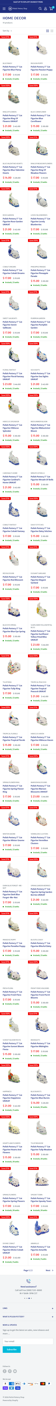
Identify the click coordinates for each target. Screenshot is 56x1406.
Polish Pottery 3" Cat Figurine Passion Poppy (41, 68)
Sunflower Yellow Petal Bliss (41, 626)
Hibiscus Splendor (11, 422)
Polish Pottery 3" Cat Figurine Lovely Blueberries (40, 221)
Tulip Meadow (37, 1143)
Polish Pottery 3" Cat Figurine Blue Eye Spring (14, 630)
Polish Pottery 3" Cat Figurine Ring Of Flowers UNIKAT (12, 118)
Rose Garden (8, 215)
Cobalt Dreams (9, 267)
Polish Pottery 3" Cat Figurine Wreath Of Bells (42, 478)
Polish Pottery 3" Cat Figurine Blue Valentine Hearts (13, 170)
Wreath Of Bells (38, 473)
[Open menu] (4, 9)
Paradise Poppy (9, 940)
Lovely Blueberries (39, 215)
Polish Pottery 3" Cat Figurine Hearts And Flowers (12, 1149)
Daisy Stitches (37, 525)
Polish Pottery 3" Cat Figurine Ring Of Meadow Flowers (40, 170)
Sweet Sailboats (10, 318)
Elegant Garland (38, 573)
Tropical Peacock (38, 682)
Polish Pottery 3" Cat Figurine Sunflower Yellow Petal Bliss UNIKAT (40, 635)
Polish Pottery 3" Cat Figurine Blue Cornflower (40, 118)
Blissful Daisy (37, 940)
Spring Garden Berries (40, 886)
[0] (51, 8)
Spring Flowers (9, 1195)
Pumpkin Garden (38, 318)
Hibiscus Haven (37, 734)
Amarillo (35, 1243)
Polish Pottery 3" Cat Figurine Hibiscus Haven (42, 738)
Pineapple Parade (38, 267)
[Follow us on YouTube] (15, 1371)
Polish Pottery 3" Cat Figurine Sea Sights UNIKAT (40, 376)
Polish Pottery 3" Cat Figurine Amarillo (40, 1248)
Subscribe (12, 1349)
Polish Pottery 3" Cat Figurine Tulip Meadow (41, 1148)
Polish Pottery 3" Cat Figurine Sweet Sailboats (12, 325)
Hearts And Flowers (12, 1143)
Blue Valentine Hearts (13, 164)
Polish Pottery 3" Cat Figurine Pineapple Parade (40, 273)
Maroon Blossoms (39, 782)
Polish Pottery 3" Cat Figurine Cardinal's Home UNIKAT (12, 479)
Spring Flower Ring (11, 782)
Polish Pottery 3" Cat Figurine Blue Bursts (40, 1096)
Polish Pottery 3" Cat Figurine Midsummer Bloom (40, 428)
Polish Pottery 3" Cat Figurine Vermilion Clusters (40, 840)
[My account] (45, 8)
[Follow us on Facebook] (5, 1371)
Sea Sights (35, 370)
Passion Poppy (37, 63)
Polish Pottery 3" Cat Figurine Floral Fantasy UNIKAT (13, 376)
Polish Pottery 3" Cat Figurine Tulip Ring (12, 687)
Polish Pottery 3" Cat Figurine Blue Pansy (12, 68)
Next (48, 1270)
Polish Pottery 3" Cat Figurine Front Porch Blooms (40, 995)
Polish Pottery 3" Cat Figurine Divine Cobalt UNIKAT (13, 1250)
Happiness (7, 1091)
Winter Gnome (9, 834)
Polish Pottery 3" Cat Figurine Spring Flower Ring (13, 789)
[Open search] (40, 8)
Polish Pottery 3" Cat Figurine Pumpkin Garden (40, 325)
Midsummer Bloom (39, 422)
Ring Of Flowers (10, 112)
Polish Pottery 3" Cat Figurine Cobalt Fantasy (14, 529)
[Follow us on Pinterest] (10, 1371)
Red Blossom (8, 573)
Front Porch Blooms (40, 988)
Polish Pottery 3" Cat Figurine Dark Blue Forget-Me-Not (12, 894)
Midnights (35, 1040)
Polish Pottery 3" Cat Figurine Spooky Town (41, 1200)
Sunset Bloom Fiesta (12, 1040)
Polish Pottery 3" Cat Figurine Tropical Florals (14, 738)
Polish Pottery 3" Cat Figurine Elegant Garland (40, 580)
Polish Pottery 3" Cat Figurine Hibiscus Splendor (12, 428)
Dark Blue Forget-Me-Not (12, 887)
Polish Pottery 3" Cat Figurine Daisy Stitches (41, 529)
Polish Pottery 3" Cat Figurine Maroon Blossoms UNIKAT (40, 789)
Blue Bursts (36, 1091)
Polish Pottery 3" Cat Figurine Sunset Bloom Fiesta (13, 1046)
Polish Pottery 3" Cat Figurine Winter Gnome (13, 839)
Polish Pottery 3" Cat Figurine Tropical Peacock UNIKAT (40, 688)
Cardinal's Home (10, 473)
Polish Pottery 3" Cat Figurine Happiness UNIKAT (12, 1098)
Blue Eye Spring (9, 625)
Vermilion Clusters (39, 834)
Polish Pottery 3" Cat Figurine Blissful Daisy (41, 944)
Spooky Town (36, 1195)
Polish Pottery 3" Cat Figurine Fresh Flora (12, 993)
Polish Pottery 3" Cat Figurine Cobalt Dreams (14, 271)
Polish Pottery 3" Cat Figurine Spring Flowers (14, 1200)
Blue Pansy (7, 63)
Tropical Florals (10, 734)
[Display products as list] (52, 31)
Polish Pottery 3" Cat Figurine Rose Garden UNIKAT (13, 221)
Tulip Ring (7, 682)
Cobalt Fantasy (9, 525)
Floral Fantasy (9, 370)
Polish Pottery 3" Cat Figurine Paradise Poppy (14, 944)
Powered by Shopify (10, 1400)
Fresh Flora (8, 988)
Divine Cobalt (9, 1243)
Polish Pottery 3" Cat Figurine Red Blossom (13, 578)
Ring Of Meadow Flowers (41, 164)
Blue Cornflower (38, 112)
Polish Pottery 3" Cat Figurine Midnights (40, 1045)
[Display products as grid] (47, 31)
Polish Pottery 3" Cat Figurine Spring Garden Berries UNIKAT (41, 892)
